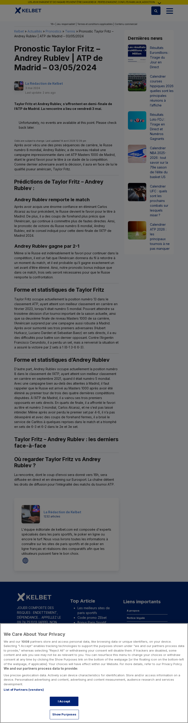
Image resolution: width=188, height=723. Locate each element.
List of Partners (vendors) (24, 689)
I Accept (64, 701)
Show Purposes (64, 714)
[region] (94, 673)
